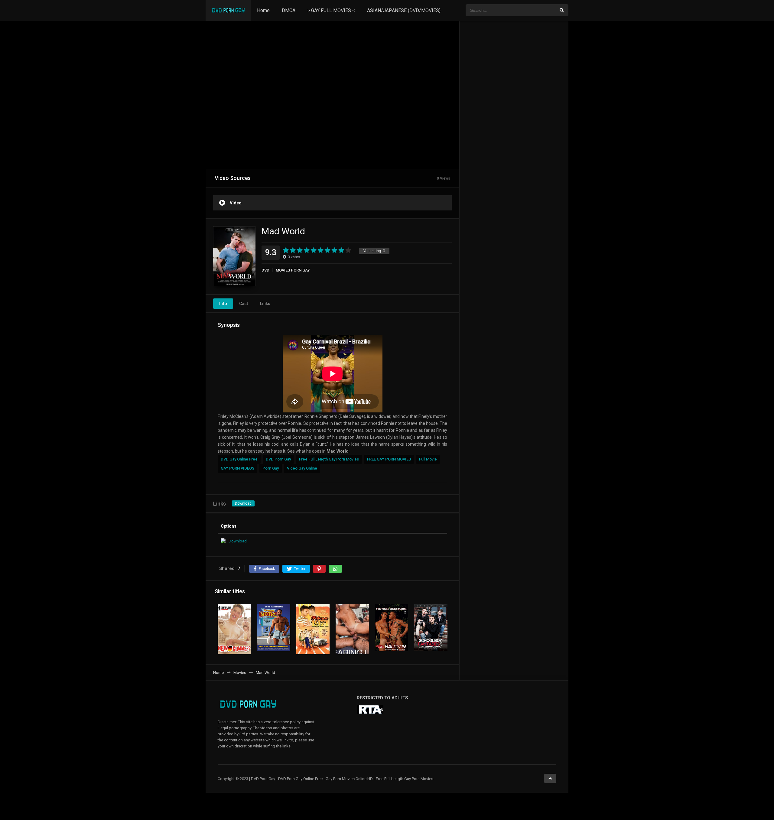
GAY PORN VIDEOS (237, 468)
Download (243, 503)
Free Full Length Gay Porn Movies (329, 459)
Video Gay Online (302, 468)
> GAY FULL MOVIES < (331, 10)
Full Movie (428, 459)
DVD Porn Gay (278, 459)
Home (263, 10)
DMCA (288, 10)
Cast (243, 303)
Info (223, 303)
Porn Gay (270, 468)
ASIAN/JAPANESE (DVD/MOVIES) (404, 10)
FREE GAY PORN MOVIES (389, 459)
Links (265, 303)
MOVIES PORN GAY (293, 270)
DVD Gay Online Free (239, 459)
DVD (265, 270)
